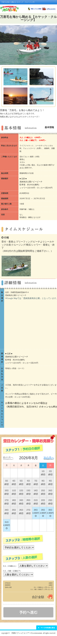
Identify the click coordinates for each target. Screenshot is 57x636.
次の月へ (49, 457)
